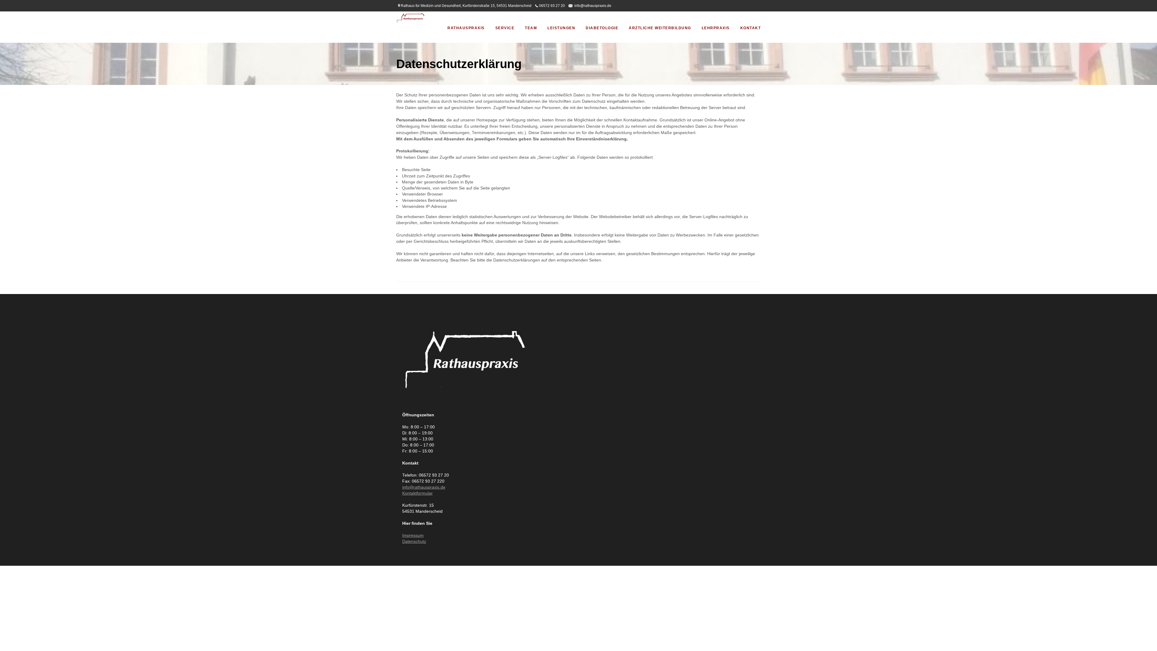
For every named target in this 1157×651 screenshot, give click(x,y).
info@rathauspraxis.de (592, 6)
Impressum (413, 535)
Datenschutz (414, 541)
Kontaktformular (417, 493)
